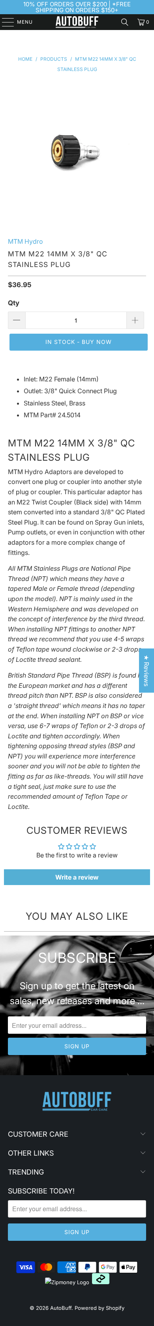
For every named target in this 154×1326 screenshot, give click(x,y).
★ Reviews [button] (146, 670)
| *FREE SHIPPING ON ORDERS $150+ (83, 7)
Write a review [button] (77, 877)
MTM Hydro (25, 241)
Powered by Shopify (99, 1308)
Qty (13, 303)
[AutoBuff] (77, 22)
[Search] (124, 22)
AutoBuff (60, 1308)
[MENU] (4, 22)
